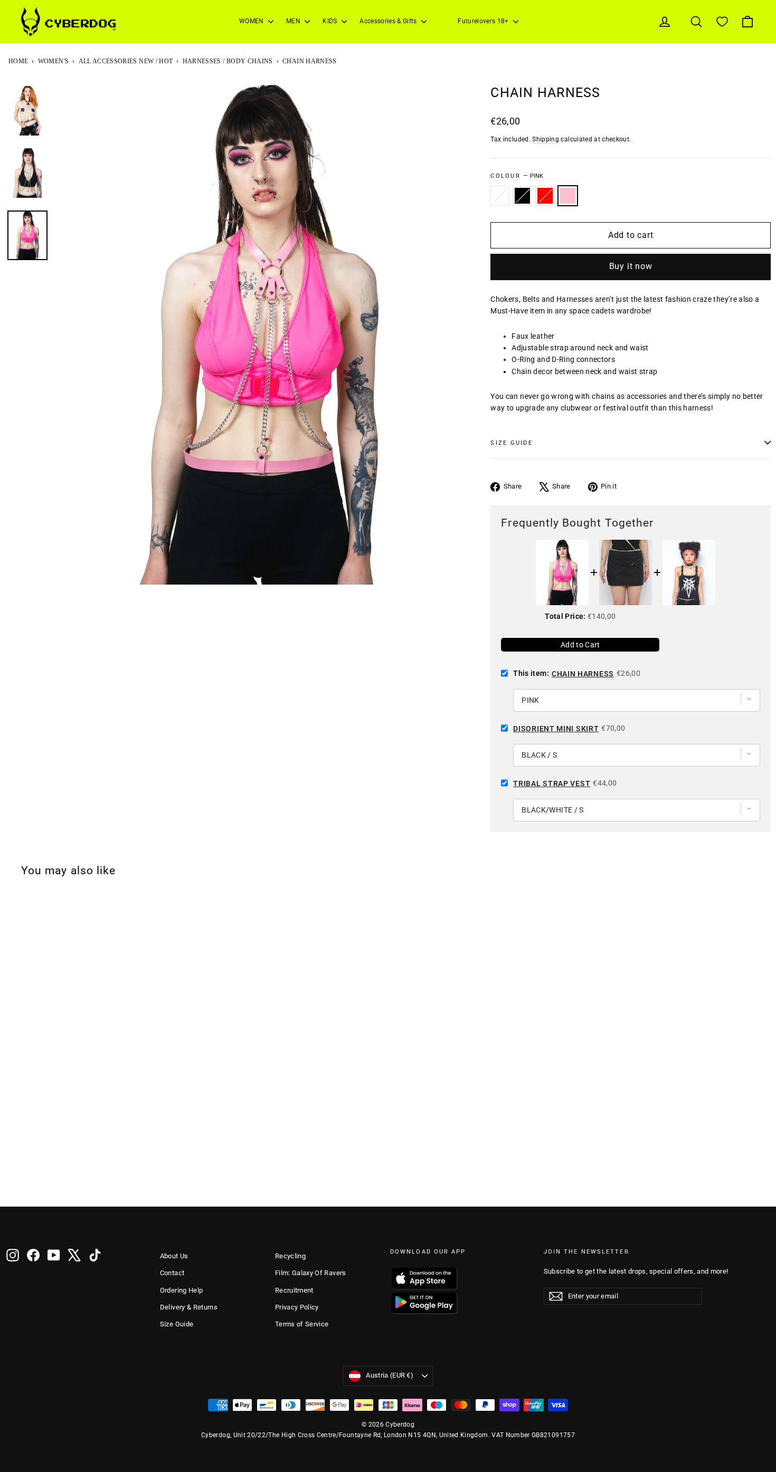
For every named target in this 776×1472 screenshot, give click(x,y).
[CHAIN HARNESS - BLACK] (27, 1178)
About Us (174, 1256)
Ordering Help (181, 1290)
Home (18, 61)
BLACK (522, 195)
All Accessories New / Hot (126, 61)
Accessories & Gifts (389, 21)
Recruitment (294, 1290)
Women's (53, 61)
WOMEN (252, 21)
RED (545, 195)
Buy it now (630, 266)
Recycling (290, 1256)
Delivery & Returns (188, 1307)
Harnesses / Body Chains (228, 61)
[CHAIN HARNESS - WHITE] (13, 1178)
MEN (294, 21)
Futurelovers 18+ (484, 21)
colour (516, 176)
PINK (568, 195)
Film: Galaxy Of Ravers (310, 1273)
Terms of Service (302, 1324)
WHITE (499, 195)
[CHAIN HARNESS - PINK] (54, 1178)
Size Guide (177, 1324)
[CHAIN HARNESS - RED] (40, 1178)
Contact (172, 1273)
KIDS (331, 21)
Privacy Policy (297, 1307)
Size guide (511, 442)
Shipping (545, 139)
